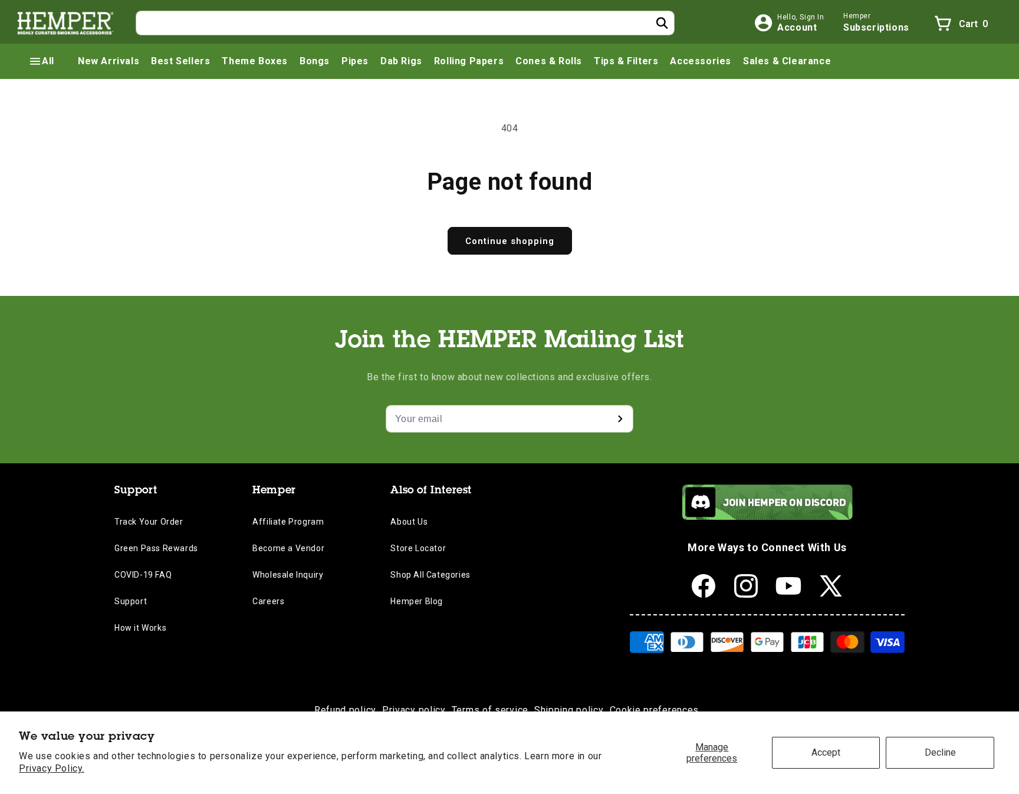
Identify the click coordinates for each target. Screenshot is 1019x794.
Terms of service (490, 710)
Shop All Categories (430, 574)
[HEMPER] (66, 23)
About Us (409, 521)
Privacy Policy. (51, 768)
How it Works (140, 627)
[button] (41, 61)
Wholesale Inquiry (287, 574)
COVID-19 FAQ (143, 574)
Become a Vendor (288, 548)
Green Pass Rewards (156, 548)
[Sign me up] (620, 419)
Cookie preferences (654, 710)
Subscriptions (876, 27)
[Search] (662, 23)
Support (130, 601)
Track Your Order (148, 521)
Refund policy (345, 710)
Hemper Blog (416, 601)
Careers (268, 601)
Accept (825, 752)
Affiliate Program (288, 521)
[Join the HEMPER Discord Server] (767, 516)
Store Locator (418, 548)
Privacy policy (414, 710)
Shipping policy (569, 710)
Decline (940, 752)
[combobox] (405, 23)
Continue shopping (509, 241)
